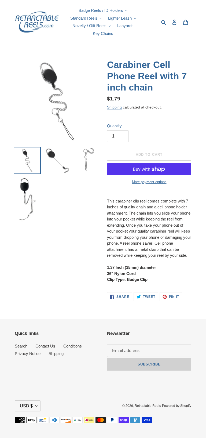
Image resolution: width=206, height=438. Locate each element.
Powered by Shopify (176, 406)
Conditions (72, 346)
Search (21, 346)
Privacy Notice (28, 353)
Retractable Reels (148, 406)
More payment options (149, 182)
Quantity (114, 126)
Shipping (114, 107)
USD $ (26, 406)
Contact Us (45, 346)
